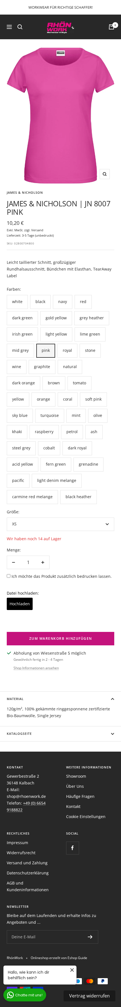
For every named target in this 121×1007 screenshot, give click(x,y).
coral (67, 399)
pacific (18, 480)
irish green (22, 334)
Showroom (76, 776)
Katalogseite (19, 733)
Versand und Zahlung (27, 862)
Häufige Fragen (80, 796)
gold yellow (56, 317)
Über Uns (75, 786)
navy (62, 301)
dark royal (77, 448)
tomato (79, 382)
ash (94, 431)
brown (54, 382)
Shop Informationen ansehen (36, 668)
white (17, 301)
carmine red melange (32, 496)
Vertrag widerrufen (89, 996)
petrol (72, 431)
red (83, 301)
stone (90, 350)
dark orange (23, 382)
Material (15, 699)
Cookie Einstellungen (86, 816)
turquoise (50, 415)
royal (67, 350)
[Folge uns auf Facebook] (72, 848)
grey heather (92, 317)
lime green (90, 334)
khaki (17, 431)
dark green (22, 317)
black (40, 301)
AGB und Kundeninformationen (28, 886)
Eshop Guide (77, 957)
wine (16, 366)
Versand (37, 230)
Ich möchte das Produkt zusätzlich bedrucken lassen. (62, 576)
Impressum (17, 842)
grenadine (88, 464)
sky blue (20, 415)
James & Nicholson (25, 192)
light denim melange (56, 480)
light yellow (56, 334)
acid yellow (22, 464)
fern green (56, 464)
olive (97, 415)
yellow (18, 399)
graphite (42, 366)
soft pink (93, 399)
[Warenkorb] (111, 26)
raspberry (44, 431)
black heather (78, 496)
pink (46, 350)
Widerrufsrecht (21, 852)
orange (43, 399)
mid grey (20, 350)
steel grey (21, 448)
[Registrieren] (90, 937)
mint (76, 415)
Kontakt (73, 806)
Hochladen (20, 603)
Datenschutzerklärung (28, 873)
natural (70, 366)
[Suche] (20, 26)
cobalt (49, 448)
